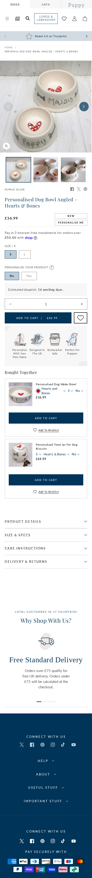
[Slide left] (8, 106)
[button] (7, 18)
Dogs (15, 4)
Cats (46, 4)
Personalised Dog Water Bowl (56, 384)
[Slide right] (84, 106)
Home (9, 47)
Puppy (76, 5)
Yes (29, 276)
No (12, 276)
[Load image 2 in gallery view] (45, 169)
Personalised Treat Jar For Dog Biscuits (56, 446)
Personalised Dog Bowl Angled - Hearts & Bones (41, 51)
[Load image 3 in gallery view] (73, 169)
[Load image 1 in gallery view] (18, 169)
